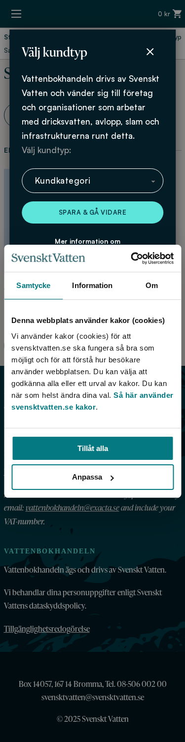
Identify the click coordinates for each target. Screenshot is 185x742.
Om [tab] (152, 285)
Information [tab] (92, 285)
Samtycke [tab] (33, 285)
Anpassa (87, 477)
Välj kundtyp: (46, 150)
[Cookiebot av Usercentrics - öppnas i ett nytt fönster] (132, 258)
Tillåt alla (92, 448)
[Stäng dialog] (150, 52)
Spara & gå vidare (93, 212)
